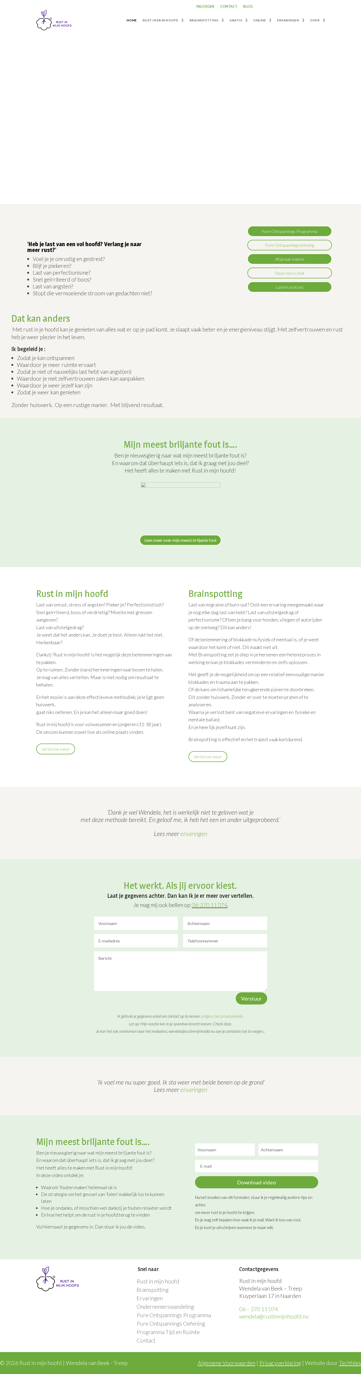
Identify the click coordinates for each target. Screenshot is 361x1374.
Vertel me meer (55, 748)
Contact (228, 6)
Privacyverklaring (280, 1362)
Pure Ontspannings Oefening (171, 1323)
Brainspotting (153, 1289)
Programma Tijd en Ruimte (168, 1332)
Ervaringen (150, 1298)
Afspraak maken (289, 258)
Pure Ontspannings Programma (289, 231)
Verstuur (251, 998)
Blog (248, 6)
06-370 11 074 (209, 904)
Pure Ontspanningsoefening (289, 244)
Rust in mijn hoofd (158, 1281)
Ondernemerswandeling (165, 1306)
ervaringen (194, 833)
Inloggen (205, 6)
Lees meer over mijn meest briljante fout (180, 540)
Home (132, 20)
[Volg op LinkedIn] (299, 6)
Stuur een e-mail (289, 272)
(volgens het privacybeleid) (222, 1016)
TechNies (350, 1362)
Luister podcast (289, 286)
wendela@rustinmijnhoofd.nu (274, 1316)
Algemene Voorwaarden (226, 1362)
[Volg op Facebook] (278, 6)
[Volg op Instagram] (289, 6)
